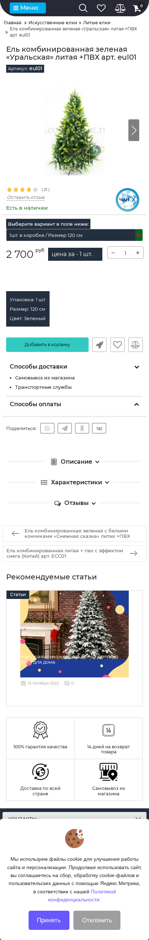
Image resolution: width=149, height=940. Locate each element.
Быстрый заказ (99, 344)
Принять (49, 920)
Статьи (18, 594)
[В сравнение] (135, 344)
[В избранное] (117, 344)
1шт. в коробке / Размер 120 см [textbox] (45, 235)
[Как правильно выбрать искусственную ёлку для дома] (74, 634)
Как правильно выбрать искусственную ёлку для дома (69, 659)
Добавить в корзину (47, 344)
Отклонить (97, 920)
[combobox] (74, 235)
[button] (133, 130)
